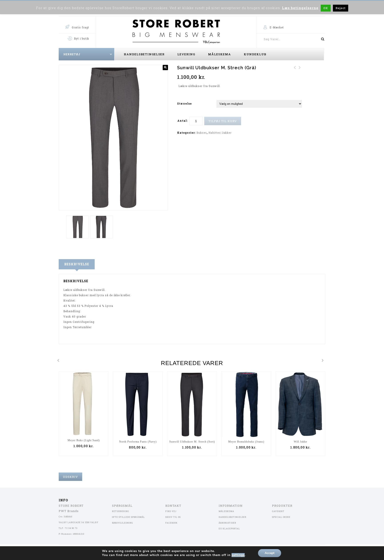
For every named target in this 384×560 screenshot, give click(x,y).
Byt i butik (81, 38)
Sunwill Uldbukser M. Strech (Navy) (299, 73)
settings (238, 555)
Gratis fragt (80, 27)
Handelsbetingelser (144, 54)
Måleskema (219, 54)
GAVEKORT (278, 511)
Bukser (201, 132)
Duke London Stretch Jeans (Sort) (294, 73)
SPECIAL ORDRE (281, 517)
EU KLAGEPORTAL (229, 528)
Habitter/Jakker (220, 132)
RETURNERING (120, 511)
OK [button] (325, 8)
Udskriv (70, 477)
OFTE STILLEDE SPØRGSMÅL (128, 517)
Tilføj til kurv (222, 121)
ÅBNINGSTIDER (227, 523)
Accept (269, 553)
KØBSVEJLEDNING (122, 523)
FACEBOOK (171, 523)
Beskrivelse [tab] (76, 264)
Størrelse (184, 103)
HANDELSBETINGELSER (232, 517)
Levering (186, 54)
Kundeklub (255, 54)
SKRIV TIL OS (173, 517)
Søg (320, 39)
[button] (165, 67)
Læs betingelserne (300, 8)
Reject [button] (341, 8)
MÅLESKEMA (226, 511)
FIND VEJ (170, 511)
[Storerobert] (176, 31)
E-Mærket (277, 27)
